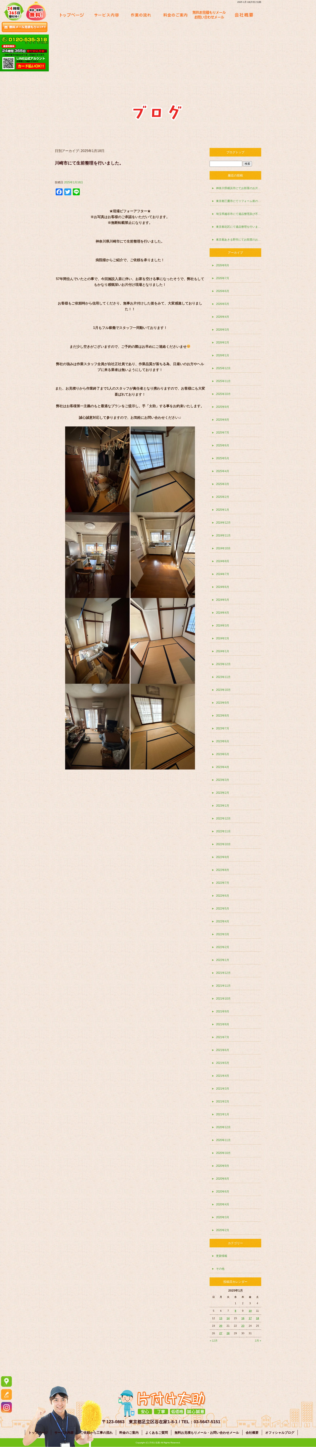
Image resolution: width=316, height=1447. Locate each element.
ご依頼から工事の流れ (141, 15)
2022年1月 (222, 960)
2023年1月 (222, 805)
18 (257, 1318)
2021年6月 (222, 1050)
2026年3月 (222, 329)
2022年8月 (222, 870)
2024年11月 (223, 535)
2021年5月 (222, 1063)
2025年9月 (222, 406)
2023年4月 (222, 767)
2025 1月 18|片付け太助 (249, 2)
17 (250, 1318)
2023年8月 (222, 715)
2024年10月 (223, 548)
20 (220, 1325)
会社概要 (244, 15)
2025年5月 (222, 458)
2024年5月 (222, 599)
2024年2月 (222, 638)
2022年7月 (222, 882)
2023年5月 (222, 754)
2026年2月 (222, 342)
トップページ (72, 15)
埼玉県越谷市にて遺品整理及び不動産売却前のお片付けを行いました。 (238, 213)
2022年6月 (222, 895)
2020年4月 (222, 1204)
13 (220, 1318)
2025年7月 (222, 432)
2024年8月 (222, 561)
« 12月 (214, 1340)
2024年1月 (222, 651)
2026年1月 (222, 355)
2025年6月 (222, 445)
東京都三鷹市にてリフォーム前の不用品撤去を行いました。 (238, 201)
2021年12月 (223, 972)
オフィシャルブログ (279, 1432)
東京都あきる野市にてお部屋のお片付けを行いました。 (238, 239)
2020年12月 (223, 1127)
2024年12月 (223, 522)
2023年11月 (223, 677)
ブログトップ (235, 152)
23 (242, 1325)
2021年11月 (223, 985)
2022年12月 (223, 818)
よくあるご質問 (156, 1432)
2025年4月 (222, 471)
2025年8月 (222, 419)
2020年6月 (222, 1191)
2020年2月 (222, 1230)
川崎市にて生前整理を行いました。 (89, 163)
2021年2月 (222, 1101)
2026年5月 (222, 304)
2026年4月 (222, 316)
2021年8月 (222, 1024)
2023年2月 (222, 792)
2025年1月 (222, 509)
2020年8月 (222, 1178)
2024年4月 (222, 612)
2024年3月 (222, 625)
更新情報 (221, 1255)
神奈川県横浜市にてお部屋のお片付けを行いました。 (238, 188)
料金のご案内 (175, 15)
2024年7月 (222, 574)
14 (228, 1318)
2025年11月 (223, 381)
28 (228, 1333)
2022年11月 (223, 831)
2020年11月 (223, 1140)
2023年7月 (222, 728)
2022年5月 (222, 908)
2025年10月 (223, 394)
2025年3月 (222, 484)
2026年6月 (222, 291)
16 (242, 1318)
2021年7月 (222, 1037)
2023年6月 (222, 741)
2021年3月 (222, 1088)
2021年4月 (222, 1075)
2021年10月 (223, 998)
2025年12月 (223, 368)
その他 (220, 1268)
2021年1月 (222, 1114)
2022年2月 (222, 947)
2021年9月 (222, 1011)
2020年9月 (222, 1165)
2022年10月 (223, 844)
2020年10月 (223, 1153)
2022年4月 (222, 921)
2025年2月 (222, 496)
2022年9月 (222, 857)
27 (220, 1333)
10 (250, 1310)
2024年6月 (222, 587)
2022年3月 (222, 934)
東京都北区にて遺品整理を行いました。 (238, 226)
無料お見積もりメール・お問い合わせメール (209, 15)
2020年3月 (222, 1217)
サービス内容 (106, 15)
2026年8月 (222, 265)
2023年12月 (223, 664)
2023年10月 (223, 689)
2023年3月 (222, 779)
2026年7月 (222, 278)
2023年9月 (222, 702)
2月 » (258, 1340)
